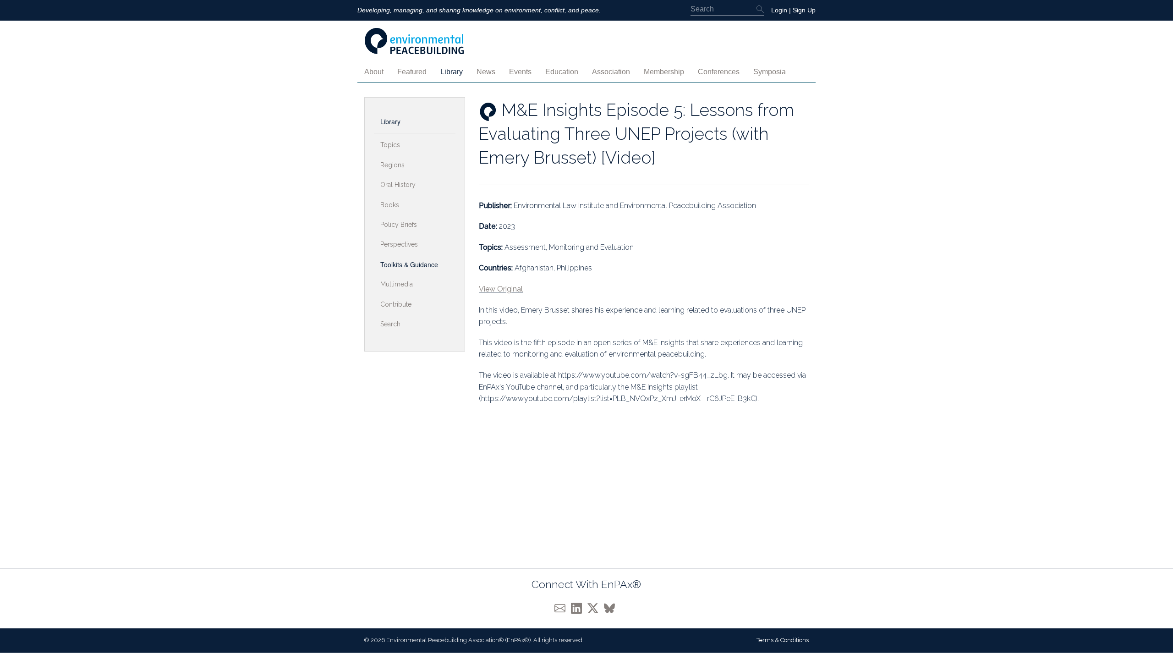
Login (779, 10)
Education (561, 72)
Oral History (398, 184)
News (486, 72)
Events (520, 72)
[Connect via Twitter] (595, 608)
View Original (501, 289)
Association (611, 72)
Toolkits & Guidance (409, 264)
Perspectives (399, 244)
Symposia (769, 72)
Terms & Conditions (782, 640)
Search (390, 324)
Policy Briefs (398, 224)
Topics (390, 144)
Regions (392, 165)
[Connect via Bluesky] (611, 608)
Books (389, 205)
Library (451, 72)
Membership (664, 72)
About (374, 72)
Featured (412, 72)
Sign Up (804, 10)
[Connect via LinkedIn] (579, 608)
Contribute (395, 304)
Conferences (719, 72)
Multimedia (396, 284)
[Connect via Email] (562, 608)
